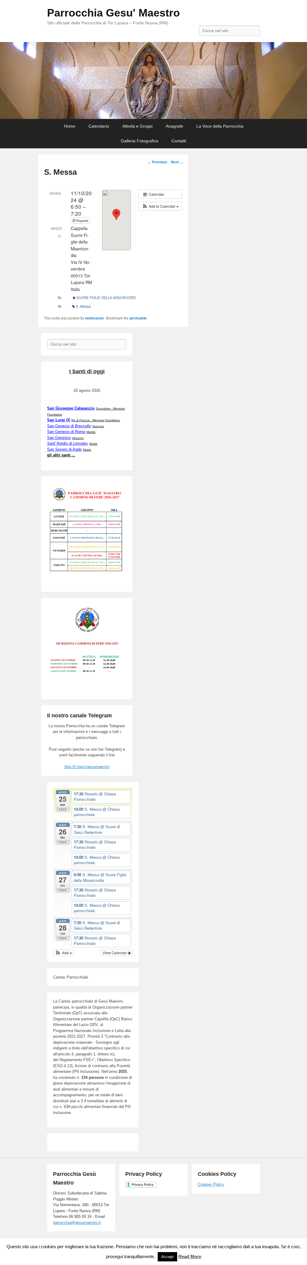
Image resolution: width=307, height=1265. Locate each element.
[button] (160, 206)
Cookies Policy (211, 1184)
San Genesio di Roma (66, 431)
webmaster (94, 318)
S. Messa (83, 306)
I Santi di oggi (87, 371)
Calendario (98, 126)
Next (177, 162)
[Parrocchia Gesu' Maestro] (153, 80)
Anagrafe (174, 126)
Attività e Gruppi (137, 126)
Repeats (82, 220)
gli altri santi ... (61, 455)
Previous (157, 162)
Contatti (178, 140)
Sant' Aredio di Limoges (67, 443)
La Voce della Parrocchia (219, 126)
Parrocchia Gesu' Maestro (113, 13)
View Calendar (115, 952)
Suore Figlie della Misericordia (107, 297)
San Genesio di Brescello (69, 426)
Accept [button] (167, 1256)
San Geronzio (59, 437)
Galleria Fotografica (139, 140)
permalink (138, 318)
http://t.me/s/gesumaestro (86, 766)
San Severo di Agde (64, 449)
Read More (189, 1256)
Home (69, 126)
